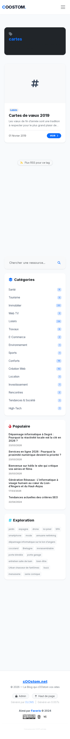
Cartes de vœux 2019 (29, 115)
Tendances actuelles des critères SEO (33, 497)
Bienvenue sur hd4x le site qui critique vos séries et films (33, 467)
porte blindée (16, 554)
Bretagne (27, 548)
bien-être (41, 561)
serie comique (32, 574)
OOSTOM (14, 7)
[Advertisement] (35, 217)
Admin (22, 696)
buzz (46, 567)
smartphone (15, 535)
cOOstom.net (35, 681)
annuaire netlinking (46, 535)
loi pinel (47, 529)
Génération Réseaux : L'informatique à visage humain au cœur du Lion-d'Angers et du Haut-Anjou (33, 483)
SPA (58, 529)
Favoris (36, 710)
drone (35, 529)
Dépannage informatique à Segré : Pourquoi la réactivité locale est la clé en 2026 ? (35, 437)
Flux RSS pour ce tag (37, 162)
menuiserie (14, 574)
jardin (11, 529)
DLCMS (29, 702)
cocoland (13, 548)
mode (29, 535)
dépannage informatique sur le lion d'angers (32, 542)
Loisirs (13, 110)
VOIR (53, 135)
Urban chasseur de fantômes (24, 567)
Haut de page (46, 696)
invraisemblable (45, 548)
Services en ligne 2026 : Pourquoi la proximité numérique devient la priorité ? (35, 453)
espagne (23, 529)
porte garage (34, 554)
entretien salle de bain (20, 561)
